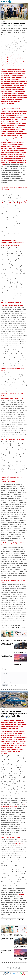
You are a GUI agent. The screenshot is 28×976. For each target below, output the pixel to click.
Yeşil (3, 922)
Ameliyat (3, 627)
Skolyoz (17, 627)
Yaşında (23, 627)
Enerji (3, 919)
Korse (13, 627)
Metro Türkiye (12, 919)
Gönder (5, 685)
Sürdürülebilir (20, 919)
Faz (7, 919)
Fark (8, 627)
